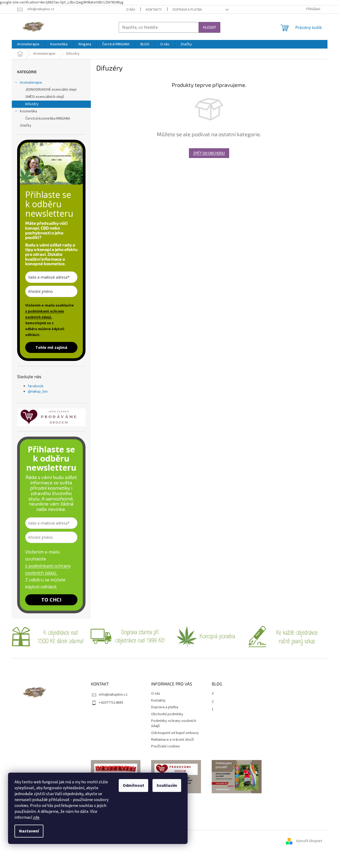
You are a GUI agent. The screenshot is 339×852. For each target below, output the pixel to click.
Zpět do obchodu (209, 153)
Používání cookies (165, 746)
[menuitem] (28, 44)
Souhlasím (167, 785)
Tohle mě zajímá (51, 347)
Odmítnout (133, 785)
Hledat (209, 27)
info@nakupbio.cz (113, 694)
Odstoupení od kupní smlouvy (175, 733)
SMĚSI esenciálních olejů (44, 96)
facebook (35, 386)
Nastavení (29, 831)
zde (36, 817)
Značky (25, 125)
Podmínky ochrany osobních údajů (173, 723)
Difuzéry (32, 104)
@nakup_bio (38, 391)
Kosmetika (28, 111)
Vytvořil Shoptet (309, 841)
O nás (130, 9)
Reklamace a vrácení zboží (172, 739)
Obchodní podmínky (167, 714)
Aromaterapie (31, 82)
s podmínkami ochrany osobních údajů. (44, 314)
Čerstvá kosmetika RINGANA (47, 118)
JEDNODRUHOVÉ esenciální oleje (51, 89)
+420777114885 (111, 702)
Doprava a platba (187, 9)
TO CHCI (51, 599)
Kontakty (154, 9)
